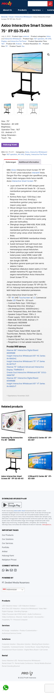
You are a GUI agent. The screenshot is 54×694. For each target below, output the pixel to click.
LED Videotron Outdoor (27, 606)
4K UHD (48, 39)
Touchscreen (24, 297)
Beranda (4, 17)
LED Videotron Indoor (9, 606)
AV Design (5, 630)
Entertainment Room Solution (12, 650)
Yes (23, 46)
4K (40, 44)
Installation (15, 630)
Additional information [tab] (29, 162)
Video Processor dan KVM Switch (14, 614)
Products (22, 10)
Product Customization (28, 630)
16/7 (2, 44)
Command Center (17, 647)
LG (34, 297)
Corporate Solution (9, 644)
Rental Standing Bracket (11, 666)
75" (6, 46)
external (26, 36)
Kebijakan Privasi (9, 559)
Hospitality (6, 647)
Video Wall (42, 609)
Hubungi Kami (10, 145)
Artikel (4, 551)
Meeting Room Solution (40, 644)
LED (14, 300)
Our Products (7, 535)
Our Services (7, 543)
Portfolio (5, 547)
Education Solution (24, 644)
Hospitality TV (7, 620)
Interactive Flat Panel (18, 41)
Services (37, 10)
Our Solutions (7, 539)
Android (18, 44)
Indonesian (11, 589)
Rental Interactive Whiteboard (29, 660)
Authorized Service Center (11, 633)
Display (4, 41)
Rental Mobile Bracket (43, 663)
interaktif (36, 172)
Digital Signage (7, 611)
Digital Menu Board (31, 650)
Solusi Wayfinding (42, 647)
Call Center (44, 650)
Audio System (28, 617)
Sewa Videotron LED (9, 660)
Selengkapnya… (47, 524)
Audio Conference (34, 614)
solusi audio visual (19, 510)
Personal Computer (21, 620)
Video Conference (8, 617)
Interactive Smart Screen (22, 181)
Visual (11, 17)
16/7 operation (39, 39)
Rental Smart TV (8, 663)
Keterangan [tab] (11, 162)
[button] (48, 54)
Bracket (19, 617)
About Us (7, 10)
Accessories (39, 617)
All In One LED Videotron (11, 609)
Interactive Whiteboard (23, 17)
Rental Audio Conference (24, 663)
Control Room (30, 647)
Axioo (49, 36)
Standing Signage (20, 611)
